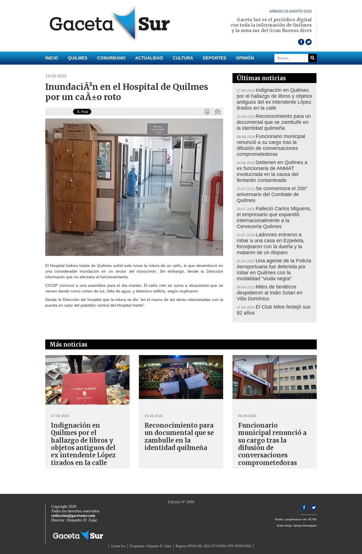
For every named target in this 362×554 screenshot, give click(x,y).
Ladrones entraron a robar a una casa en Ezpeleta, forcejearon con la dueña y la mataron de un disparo (271, 243)
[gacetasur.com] (113, 40)
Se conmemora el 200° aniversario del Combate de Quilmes (272, 194)
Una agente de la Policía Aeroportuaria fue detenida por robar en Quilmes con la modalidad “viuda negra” (274, 269)
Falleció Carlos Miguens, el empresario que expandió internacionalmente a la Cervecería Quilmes (274, 217)
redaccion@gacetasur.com (73, 515)
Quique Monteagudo (305, 525)
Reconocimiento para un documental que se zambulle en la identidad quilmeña (274, 122)
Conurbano (111, 58)
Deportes (214, 58)
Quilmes (77, 58)
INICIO (51, 58)
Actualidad (149, 58)
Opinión (245, 58)
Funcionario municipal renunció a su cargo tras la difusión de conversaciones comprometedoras (271, 145)
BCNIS (312, 519)
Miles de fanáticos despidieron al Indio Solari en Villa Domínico (269, 293)
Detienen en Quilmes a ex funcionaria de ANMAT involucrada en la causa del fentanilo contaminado (272, 171)
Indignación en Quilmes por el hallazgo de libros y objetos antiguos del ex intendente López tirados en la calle (274, 99)
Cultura (183, 58)
